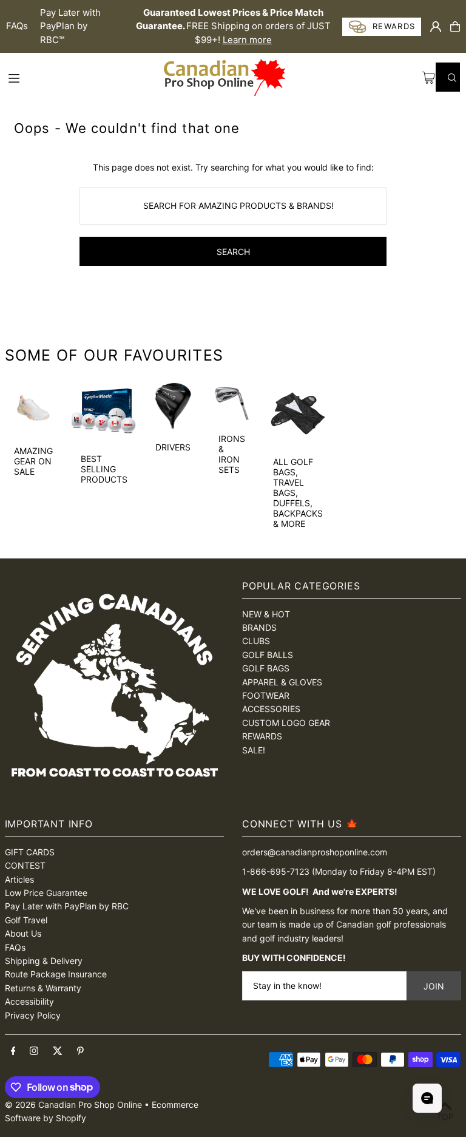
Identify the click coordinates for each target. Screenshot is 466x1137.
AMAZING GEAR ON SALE (33, 461)
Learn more (247, 40)
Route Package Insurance (56, 974)
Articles (19, 879)
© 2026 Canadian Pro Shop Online (73, 1104)
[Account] (435, 26)
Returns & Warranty (43, 988)
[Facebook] (13, 1051)
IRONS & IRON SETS (231, 454)
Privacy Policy (33, 1015)
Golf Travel (26, 920)
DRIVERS (173, 447)
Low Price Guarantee (46, 893)
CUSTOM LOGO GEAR (286, 723)
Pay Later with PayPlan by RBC (67, 906)
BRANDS (259, 627)
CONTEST (25, 865)
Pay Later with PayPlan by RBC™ (70, 26)
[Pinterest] (80, 1051)
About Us (23, 933)
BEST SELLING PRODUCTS (104, 468)
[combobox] (232, 206)
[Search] (448, 77)
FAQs (17, 26)
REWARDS (262, 736)
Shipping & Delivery (44, 960)
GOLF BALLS (267, 655)
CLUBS (256, 641)
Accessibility (29, 1001)
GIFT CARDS (30, 852)
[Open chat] (427, 1098)
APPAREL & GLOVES (282, 682)
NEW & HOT (266, 614)
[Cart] (455, 26)
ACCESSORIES (271, 709)
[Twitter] (57, 1051)
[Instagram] (34, 1051)
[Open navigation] (84, 77)
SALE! (253, 750)
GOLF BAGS (265, 668)
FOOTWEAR (265, 695)
